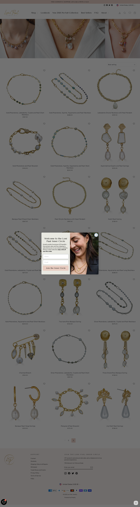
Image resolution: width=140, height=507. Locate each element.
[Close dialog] (96, 235)
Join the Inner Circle (56, 268)
